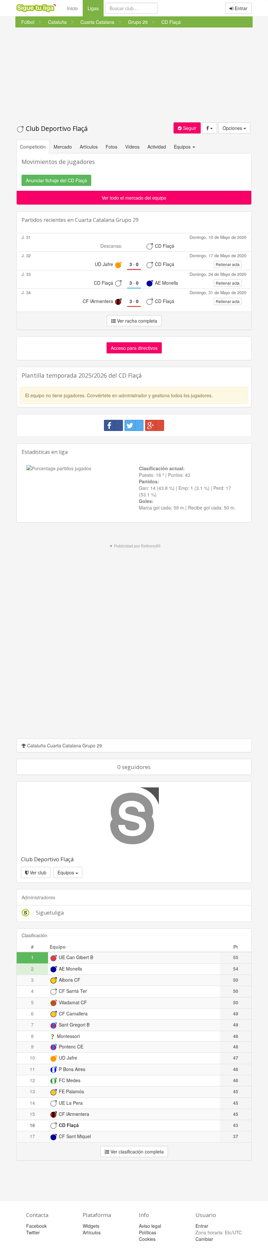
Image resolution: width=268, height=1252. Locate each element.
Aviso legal (150, 1226)
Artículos (89, 146)
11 (32, 1069)
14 (32, 1103)
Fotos (111, 146)
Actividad (156, 146)
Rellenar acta (228, 264)
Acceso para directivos (134, 348)
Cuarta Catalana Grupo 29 (107, 220)
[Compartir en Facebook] (113, 425)
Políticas (147, 1232)
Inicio (72, 8)
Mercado (63, 146)
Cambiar (204, 1239)
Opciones (233, 128)
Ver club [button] (37, 872)
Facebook (36, 1226)
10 (32, 1057)
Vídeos (132, 146)
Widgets (91, 1226)
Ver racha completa (136, 320)
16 (32, 1125)
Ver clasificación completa (136, 1151)
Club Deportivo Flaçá (56, 128)
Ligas (96, 8)
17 (32, 1136)
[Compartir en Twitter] (134, 425)
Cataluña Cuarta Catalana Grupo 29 (64, 745)
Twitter (33, 1232)
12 (32, 1080)
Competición (33, 146)
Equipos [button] (183, 146)
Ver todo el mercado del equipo (134, 197)
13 (32, 1091)
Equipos (66, 872)
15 (32, 1114)
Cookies (147, 1239)
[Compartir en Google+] (154, 425)
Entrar (240, 8)
